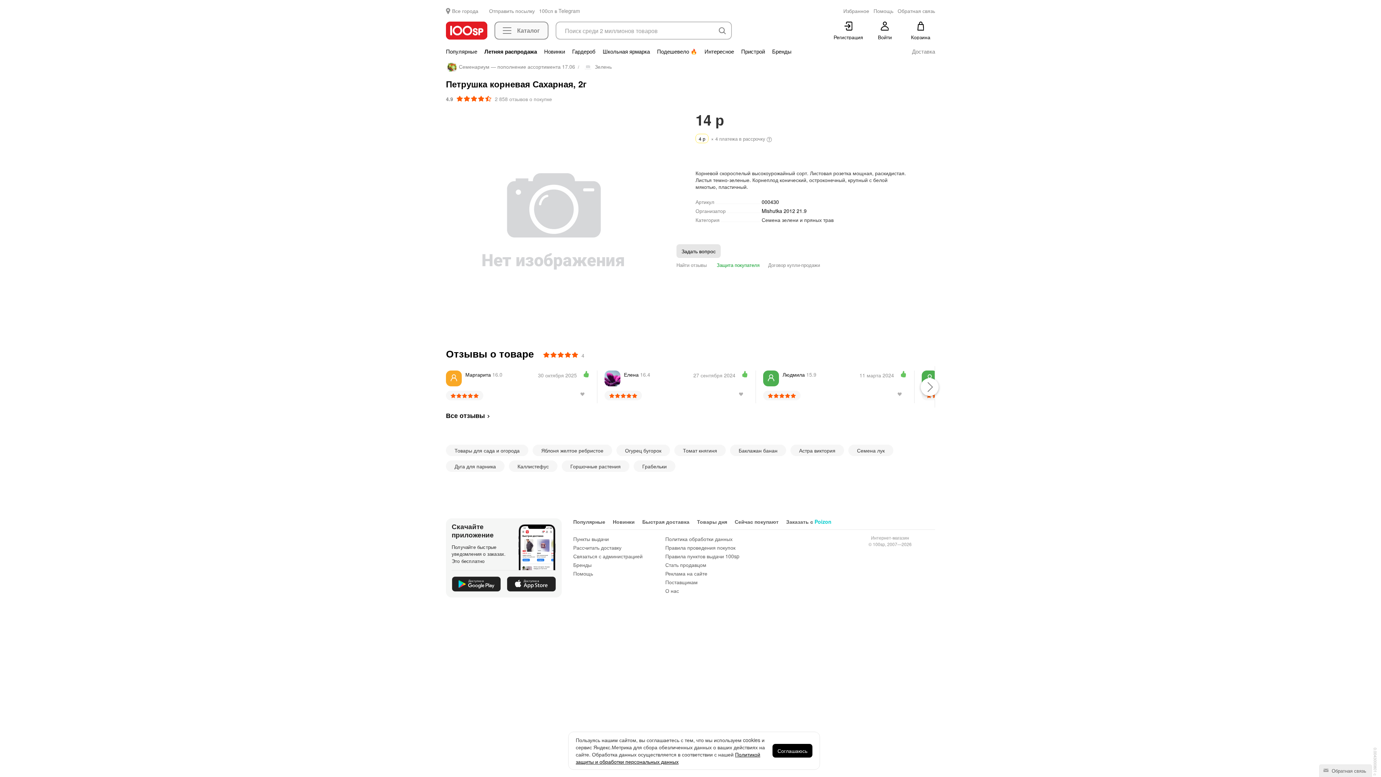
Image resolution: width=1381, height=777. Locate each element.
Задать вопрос (699, 251)
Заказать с (808, 521)
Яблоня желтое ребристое (572, 450)
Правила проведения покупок (700, 547)
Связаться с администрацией (608, 556)
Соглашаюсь (792, 750)
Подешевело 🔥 (677, 51)
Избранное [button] (856, 10)
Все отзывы (465, 415)
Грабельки (654, 466)
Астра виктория (817, 450)
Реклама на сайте (686, 573)
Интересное (719, 51)
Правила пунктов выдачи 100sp (702, 556)
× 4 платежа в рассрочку (733, 138)
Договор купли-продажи (794, 265)
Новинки (554, 51)
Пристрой (753, 51)
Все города (465, 10)
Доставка (923, 51)
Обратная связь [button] (916, 10)
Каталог (528, 30)
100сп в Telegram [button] (559, 10)
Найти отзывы (691, 265)
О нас (672, 590)
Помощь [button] (883, 10)
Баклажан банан (758, 450)
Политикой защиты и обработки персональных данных (668, 758)
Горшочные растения (595, 466)
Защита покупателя (737, 265)
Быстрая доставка (665, 521)
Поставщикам (681, 582)
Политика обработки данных (699, 538)
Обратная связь (1348, 770)
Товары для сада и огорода (487, 450)
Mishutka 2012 (784, 210)
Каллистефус (533, 466)
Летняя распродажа (510, 51)
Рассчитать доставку (597, 547)
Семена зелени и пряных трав (798, 219)
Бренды (782, 51)
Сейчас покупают (757, 521)
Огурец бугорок (643, 450)
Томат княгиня (700, 450)
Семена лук (871, 450)
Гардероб (584, 51)
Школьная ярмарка (626, 51)
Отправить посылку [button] (512, 10)
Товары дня (712, 521)
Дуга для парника (475, 466)
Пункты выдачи (591, 538)
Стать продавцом (685, 564)
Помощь (583, 573)
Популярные (461, 51)
